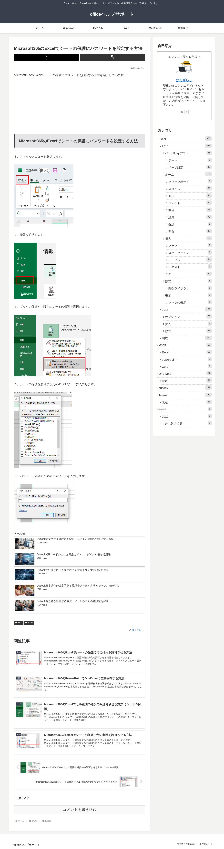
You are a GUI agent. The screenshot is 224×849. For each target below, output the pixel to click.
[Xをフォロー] (186, 112)
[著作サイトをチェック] (182, 112)
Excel (20, 622)
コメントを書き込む (79, 810)
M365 (30, 622)
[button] (112, 57)
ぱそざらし (184, 80)
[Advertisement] (79, 106)
